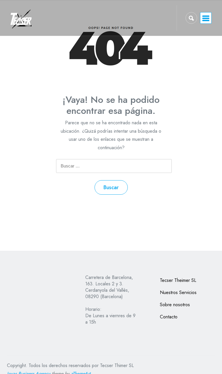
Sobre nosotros (175, 304)
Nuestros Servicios (178, 292)
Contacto (168, 316)
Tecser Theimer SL (178, 280)
